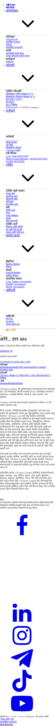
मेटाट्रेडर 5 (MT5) (29, 375)
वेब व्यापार (41, 375)
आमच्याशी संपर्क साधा (19, 367)
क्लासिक (8, 383)
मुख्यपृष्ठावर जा (6, 351)
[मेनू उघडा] (1, 335)
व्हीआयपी (16, 383)
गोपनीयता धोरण (6, 370)
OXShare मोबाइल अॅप (10, 375)
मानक (2, 383)
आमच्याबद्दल (5, 367)
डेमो (21, 383)
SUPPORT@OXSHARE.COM (15, 362)
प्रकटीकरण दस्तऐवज (37, 367)
